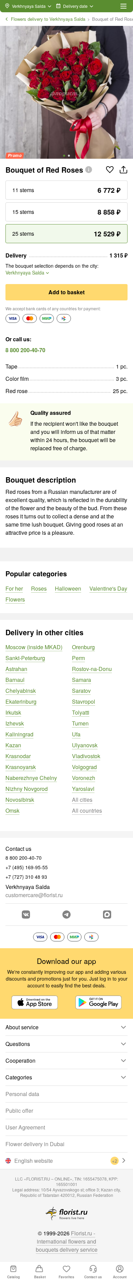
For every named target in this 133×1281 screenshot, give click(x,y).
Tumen (80, 723)
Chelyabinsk (20, 690)
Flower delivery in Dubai (34, 1144)
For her (14, 588)
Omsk (12, 810)
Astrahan (16, 669)
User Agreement (25, 1127)
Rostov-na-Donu (92, 669)
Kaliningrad (19, 734)
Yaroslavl (83, 789)
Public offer (19, 1110)
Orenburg (83, 647)
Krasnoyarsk (20, 767)
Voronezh (83, 778)
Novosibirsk (19, 799)
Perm (78, 658)
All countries (87, 810)
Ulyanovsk (85, 745)
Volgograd (84, 767)
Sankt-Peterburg (25, 658)
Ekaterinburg (20, 701)
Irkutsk (13, 712)
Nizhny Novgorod (26, 789)
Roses (39, 588)
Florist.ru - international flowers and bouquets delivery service (67, 1241)
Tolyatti (80, 712)
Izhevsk (14, 723)
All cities (82, 799)
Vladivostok (86, 756)
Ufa (76, 734)
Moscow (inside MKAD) (33, 647)
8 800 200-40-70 (25, 350)
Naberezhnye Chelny (31, 778)
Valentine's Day (108, 588)
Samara (81, 680)
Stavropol (83, 701)
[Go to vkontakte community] (26, 914)
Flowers (15, 599)
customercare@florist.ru (34, 895)
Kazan (13, 745)
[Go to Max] (107, 914)
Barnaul (15, 680)
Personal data (22, 1094)
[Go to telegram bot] (66, 914)
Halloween (68, 588)
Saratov (81, 690)
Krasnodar (18, 756)
